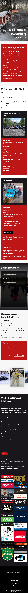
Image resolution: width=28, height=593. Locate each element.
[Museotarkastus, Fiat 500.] (13, 202)
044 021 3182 (17, 159)
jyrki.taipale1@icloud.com (9, 148)
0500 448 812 (19, 148)
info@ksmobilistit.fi (7, 239)
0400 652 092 (6, 163)
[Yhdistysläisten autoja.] (14, 135)
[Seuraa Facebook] (14, 586)
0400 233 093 (19, 142)
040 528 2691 (6, 168)
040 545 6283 (18, 153)
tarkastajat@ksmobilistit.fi (9, 142)
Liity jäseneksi (7, 232)
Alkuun (4, 453)
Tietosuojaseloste (14, 591)
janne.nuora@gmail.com (9, 153)
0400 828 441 (6, 172)
